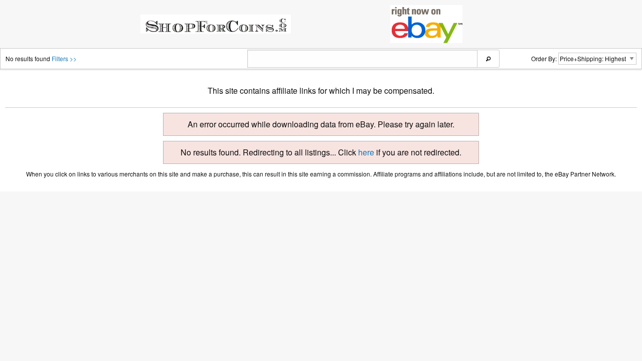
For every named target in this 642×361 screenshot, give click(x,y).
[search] (488, 59)
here (366, 152)
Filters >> (64, 58)
